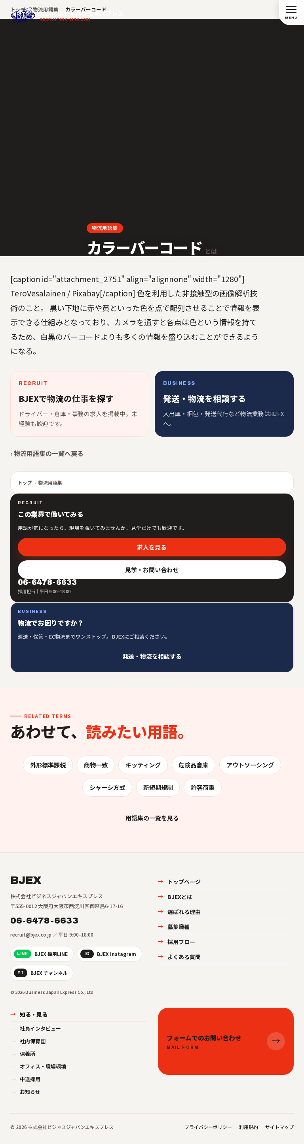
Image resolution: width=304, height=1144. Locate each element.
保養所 (23, 1053)
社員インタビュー (36, 1028)
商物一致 (96, 764)
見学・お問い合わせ (152, 569)
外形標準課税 (48, 764)
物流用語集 (105, 228)
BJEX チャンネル (42, 972)
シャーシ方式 (107, 787)
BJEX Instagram (110, 953)
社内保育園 (28, 1041)
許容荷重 (203, 787)
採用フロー (176, 942)
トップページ (179, 882)
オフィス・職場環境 (38, 1066)
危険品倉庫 (193, 764)
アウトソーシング (250, 764)
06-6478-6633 (44, 920)
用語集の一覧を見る (152, 818)
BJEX (25, 880)
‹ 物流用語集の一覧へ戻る (47, 453)
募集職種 (174, 927)
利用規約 (248, 1126)
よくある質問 (179, 957)
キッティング (143, 764)
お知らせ (25, 1091)
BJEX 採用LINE (42, 953)
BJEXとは (175, 897)
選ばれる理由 (179, 912)
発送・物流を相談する (152, 656)
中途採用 (25, 1079)
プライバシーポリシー (208, 1126)
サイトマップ (279, 1126)
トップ (25, 482)
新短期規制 (158, 787)
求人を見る (152, 547)
